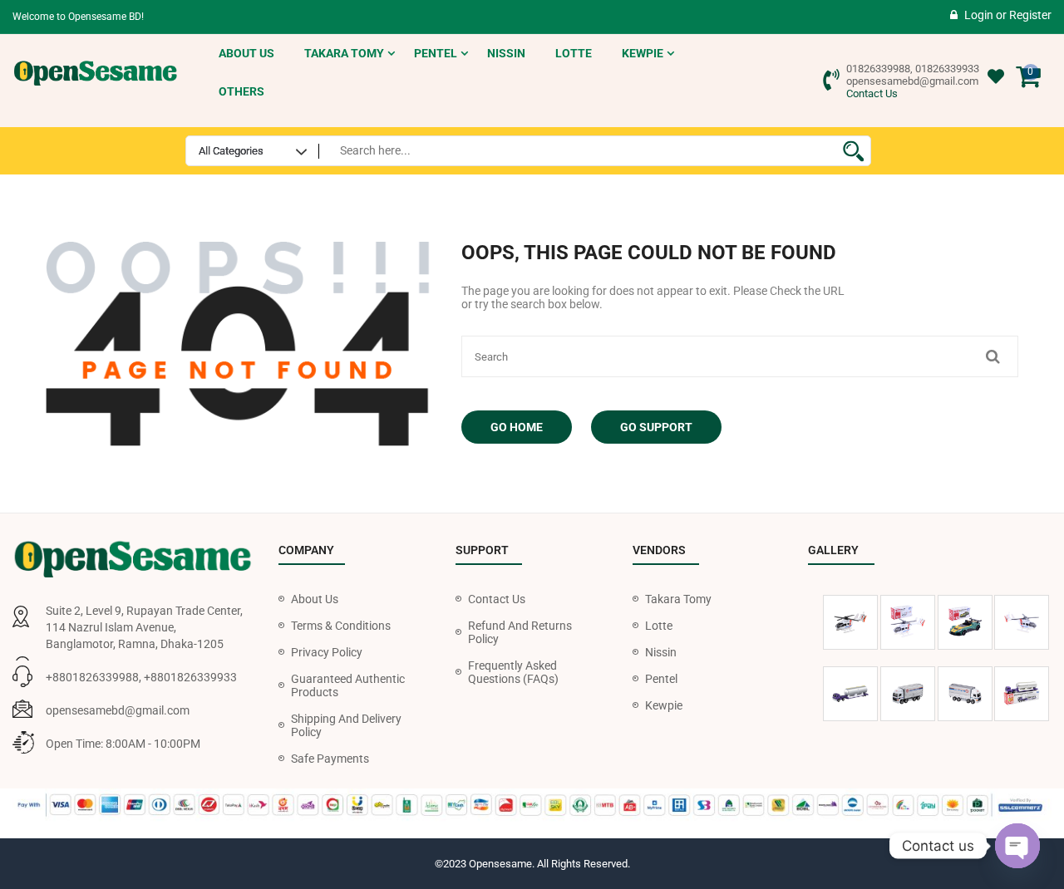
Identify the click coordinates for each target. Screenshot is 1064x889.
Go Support (656, 427)
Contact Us (872, 93)
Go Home (516, 427)
